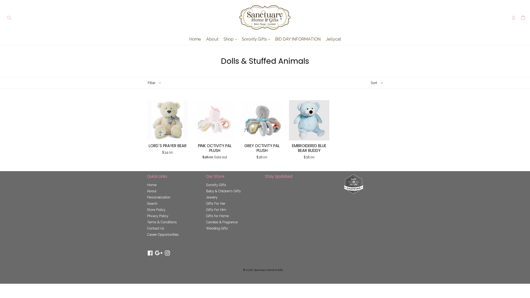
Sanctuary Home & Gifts (268, 270)
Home (195, 39)
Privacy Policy (157, 216)
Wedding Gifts (217, 228)
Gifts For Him (216, 210)
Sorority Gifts (257, 39)
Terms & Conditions (162, 222)
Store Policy (156, 210)
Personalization (158, 197)
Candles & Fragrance (222, 222)
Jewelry (212, 197)
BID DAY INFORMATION (298, 39)
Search (152, 203)
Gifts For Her (215, 203)
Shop (231, 39)
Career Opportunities (163, 235)
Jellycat (333, 39)
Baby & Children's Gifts (223, 191)
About (212, 39)
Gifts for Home (217, 216)
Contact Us (155, 228)
